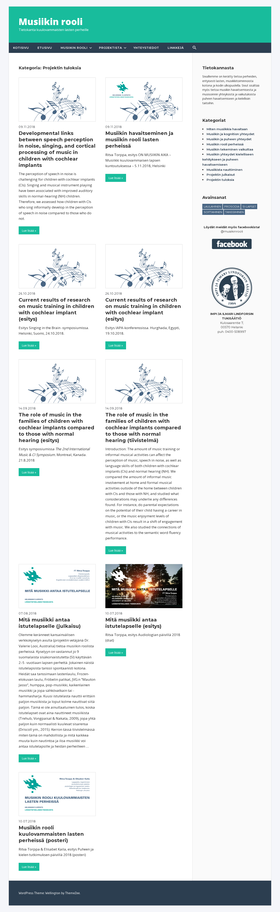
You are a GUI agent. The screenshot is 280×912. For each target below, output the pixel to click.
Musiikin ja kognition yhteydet (230, 134)
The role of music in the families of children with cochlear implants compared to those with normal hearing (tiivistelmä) (143, 427)
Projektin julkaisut (221, 175)
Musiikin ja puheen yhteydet (229, 139)
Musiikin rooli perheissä (225, 144)
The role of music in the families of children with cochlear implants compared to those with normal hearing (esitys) (56, 427)
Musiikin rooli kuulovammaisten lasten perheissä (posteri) (51, 834)
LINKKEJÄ (176, 48)
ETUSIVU (45, 48)
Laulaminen (212, 206)
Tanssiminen (234, 212)
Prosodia (231, 206)
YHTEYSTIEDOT (146, 48)
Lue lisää (28, 230)
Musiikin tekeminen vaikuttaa (230, 149)
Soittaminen (213, 212)
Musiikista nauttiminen (224, 170)
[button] (194, 48)
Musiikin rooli (51, 21)
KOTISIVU (21, 48)
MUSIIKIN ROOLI (74, 48)
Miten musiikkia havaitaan (227, 129)
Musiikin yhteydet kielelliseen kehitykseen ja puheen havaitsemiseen (228, 159)
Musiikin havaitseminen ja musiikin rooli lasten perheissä (139, 139)
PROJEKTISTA (110, 48)
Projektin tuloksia (220, 180)
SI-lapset (249, 206)
